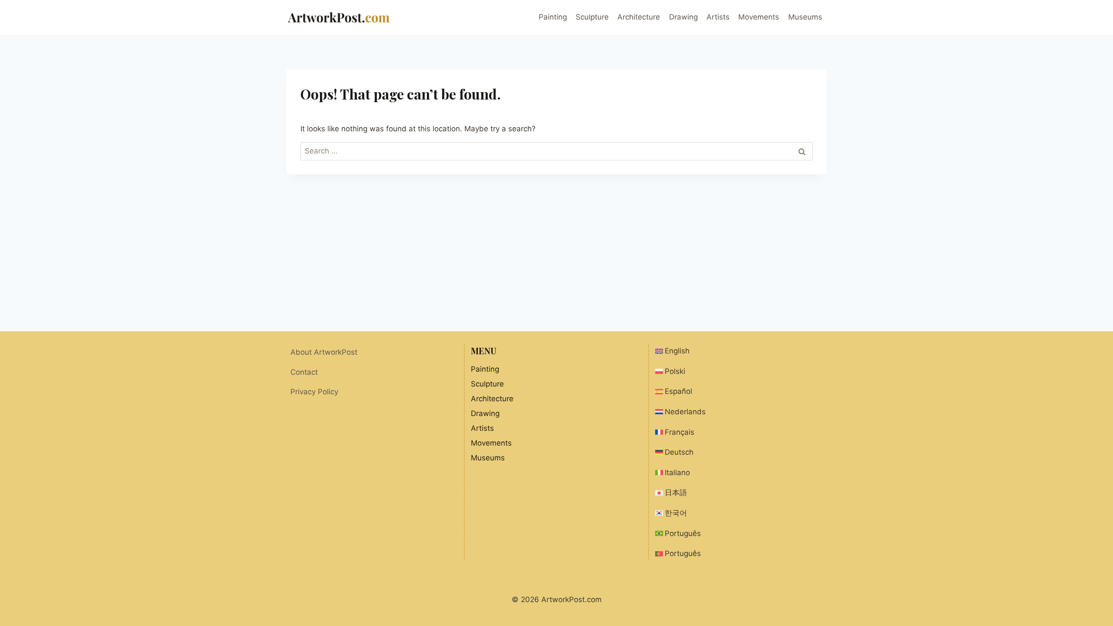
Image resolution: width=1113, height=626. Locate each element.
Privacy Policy (314, 391)
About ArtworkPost (323, 352)
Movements (758, 17)
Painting (553, 17)
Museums (805, 17)
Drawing (683, 17)
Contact (304, 372)
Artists (718, 17)
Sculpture (592, 17)
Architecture (638, 17)
